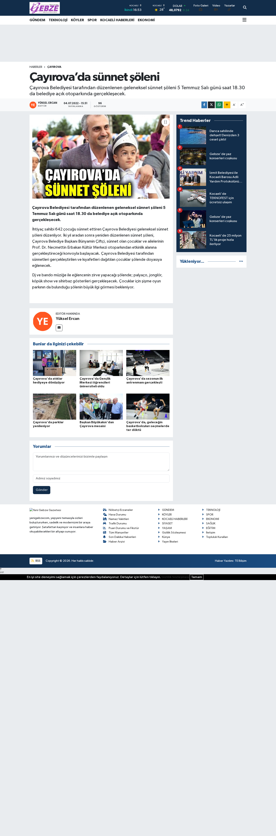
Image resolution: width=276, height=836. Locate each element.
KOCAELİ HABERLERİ (117, 20)
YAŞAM (167, 528)
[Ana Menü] (244, 20)
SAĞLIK (210, 523)
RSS (37, 560)
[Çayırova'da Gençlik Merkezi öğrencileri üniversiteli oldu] (101, 363)
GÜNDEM (37, 20)
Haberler (35, 67)
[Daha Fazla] (227, 105)
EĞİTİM (210, 528)
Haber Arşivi (117, 541)
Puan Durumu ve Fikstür (124, 528)
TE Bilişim (241, 560)
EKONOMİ (146, 20)
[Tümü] (241, 261)
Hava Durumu (117, 514)
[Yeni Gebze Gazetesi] (44, 8)
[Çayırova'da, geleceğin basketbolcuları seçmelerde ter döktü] (148, 406)
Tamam (196, 577)
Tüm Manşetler (119, 532)
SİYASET (167, 523)
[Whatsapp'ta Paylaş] (219, 105)
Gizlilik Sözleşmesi (174, 532)
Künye (166, 536)
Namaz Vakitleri (119, 519)
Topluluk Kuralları (217, 536)
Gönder (42, 490)
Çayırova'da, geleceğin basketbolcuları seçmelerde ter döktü (147, 426)
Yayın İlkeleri (170, 541)
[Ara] (245, 7)
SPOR (92, 20)
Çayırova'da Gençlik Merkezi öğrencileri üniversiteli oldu (95, 382)
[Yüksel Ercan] (42, 321)
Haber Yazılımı (224, 560)
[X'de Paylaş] (211, 105)
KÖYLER (77, 20)
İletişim (210, 532)
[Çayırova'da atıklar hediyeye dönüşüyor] (54, 363)
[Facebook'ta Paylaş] (204, 105)
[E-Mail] (59, 328)
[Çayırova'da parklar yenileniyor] (54, 406)
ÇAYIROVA (54, 67)
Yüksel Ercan (67, 319)
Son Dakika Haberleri (122, 536)
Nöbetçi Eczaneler (121, 509)
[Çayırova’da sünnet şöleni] (101, 157)
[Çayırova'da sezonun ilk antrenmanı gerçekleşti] (148, 363)
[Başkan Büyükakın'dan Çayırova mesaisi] (101, 406)
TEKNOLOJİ (58, 20)
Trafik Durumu (118, 523)
